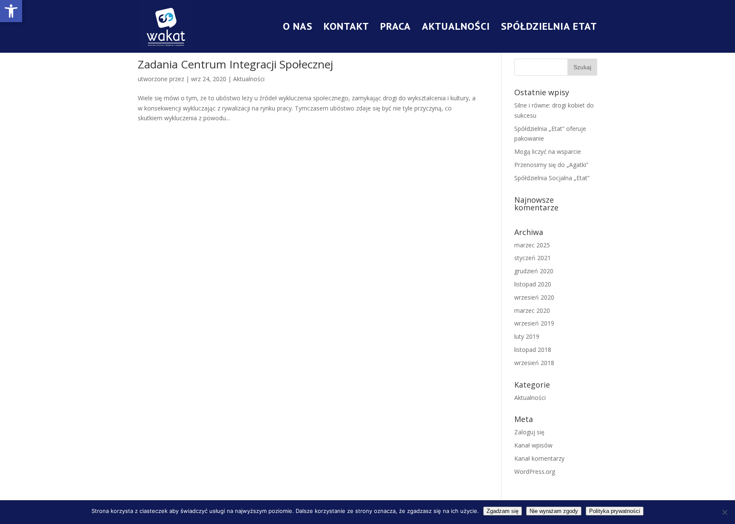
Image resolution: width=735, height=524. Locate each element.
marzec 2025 (532, 245)
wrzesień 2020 (534, 297)
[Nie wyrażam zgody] (724, 512)
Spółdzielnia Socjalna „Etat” (552, 178)
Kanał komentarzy (539, 458)
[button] (11, 11)
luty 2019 (526, 336)
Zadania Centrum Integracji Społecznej (235, 64)
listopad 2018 (532, 350)
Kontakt (346, 28)
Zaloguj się (529, 432)
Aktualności (456, 28)
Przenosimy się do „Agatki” (551, 165)
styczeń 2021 (532, 258)
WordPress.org (534, 471)
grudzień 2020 (533, 271)
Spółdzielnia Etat (549, 28)
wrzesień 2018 (534, 363)
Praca (395, 28)
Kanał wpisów (533, 445)
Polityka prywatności (614, 511)
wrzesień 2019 (534, 323)
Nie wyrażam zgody (554, 511)
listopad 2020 (532, 284)
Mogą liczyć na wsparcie (547, 151)
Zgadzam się (502, 511)
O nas (298, 28)
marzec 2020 (532, 310)
